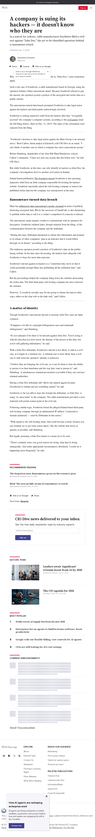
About (26, 751)
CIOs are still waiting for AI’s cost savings (38, 647)
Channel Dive (53, 776)
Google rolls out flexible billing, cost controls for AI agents (49, 639)
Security (24, 501)
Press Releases (30, 776)
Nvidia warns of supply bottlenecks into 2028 (40, 621)
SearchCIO (53, 789)
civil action (72, 119)
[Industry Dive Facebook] (9, 755)
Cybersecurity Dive (56, 780)
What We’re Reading (32, 780)
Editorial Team (30, 755)
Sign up (83, 8)
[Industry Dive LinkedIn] (3, 755)
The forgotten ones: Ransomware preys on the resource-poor (43, 473)
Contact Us (28, 760)
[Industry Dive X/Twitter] (14, 755)
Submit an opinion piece (58, 760)
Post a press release (26, 727)
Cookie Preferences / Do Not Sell (59, 827)
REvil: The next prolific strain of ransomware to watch (39, 483)
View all (13, 727)
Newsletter (28, 764)
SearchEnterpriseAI (56, 793)
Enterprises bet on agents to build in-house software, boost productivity (49, 630)
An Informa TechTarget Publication (47, 2)
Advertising (52, 751)
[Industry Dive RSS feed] (19, 755)
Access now (17, 825)
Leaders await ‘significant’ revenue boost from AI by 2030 (62, 568)
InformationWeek (55, 784)
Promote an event (55, 764)
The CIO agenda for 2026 (58, 591)
